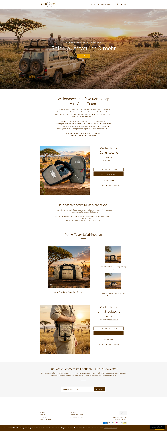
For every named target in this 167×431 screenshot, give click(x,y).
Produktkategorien (105, 4)
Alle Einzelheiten (108, 180)
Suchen (42, 412)
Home (93, 4)
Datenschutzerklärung (46, 419)
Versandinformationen (76, 417)
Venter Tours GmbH (121, 417)
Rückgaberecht (74, 412)
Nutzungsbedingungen (76, 414)
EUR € (122, 413)
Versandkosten (113, 161)
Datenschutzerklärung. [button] (111, 428)
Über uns (43, 414)
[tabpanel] (83, 49)
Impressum (43, 417)
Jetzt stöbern (84, 55)
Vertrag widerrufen (157, 427)
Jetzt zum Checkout (109, 174)
